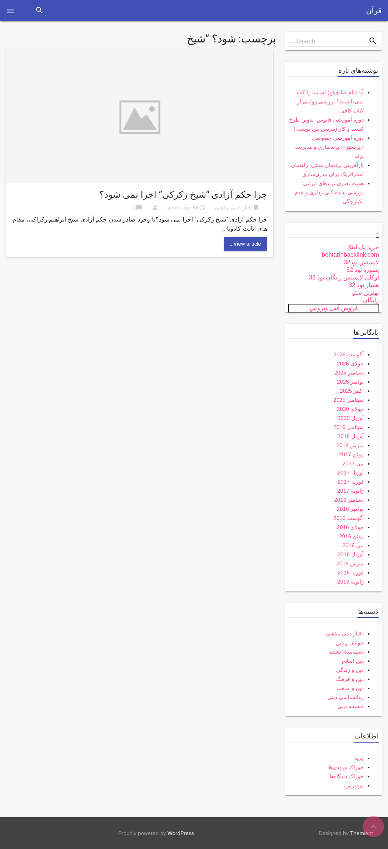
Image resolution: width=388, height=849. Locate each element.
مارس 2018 (350, 445)
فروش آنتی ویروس (334, 308)
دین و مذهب (350, 688)
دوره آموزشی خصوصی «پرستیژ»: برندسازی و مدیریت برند (329, 147)
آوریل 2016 (351, 554)
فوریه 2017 (351, 482)
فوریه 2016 (351, 573)
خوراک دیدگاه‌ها (347, 776)
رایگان (371, 300)
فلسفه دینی (351, 706)
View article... (245, 244)
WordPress (180, 833)
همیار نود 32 (364, 285)
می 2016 (353, 545)
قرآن (374, 10)
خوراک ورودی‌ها (346, 767)
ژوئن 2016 (351, 536)
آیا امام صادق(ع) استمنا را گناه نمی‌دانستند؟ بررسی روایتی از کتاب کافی (330, 101)
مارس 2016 (350, 563)
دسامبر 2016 (349, 500)
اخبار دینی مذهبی (234, 207)
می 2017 (353, 463)
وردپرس (354, 785)
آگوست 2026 (348, 354)
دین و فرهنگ (349, 679)
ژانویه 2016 (350, 582)
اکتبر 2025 (352, 391)
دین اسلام (353, 661)
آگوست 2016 (348, 518)
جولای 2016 (350, 527)
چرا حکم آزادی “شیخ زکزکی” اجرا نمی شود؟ (183, 194)
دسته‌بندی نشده (347, 652)
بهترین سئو (365, 292)
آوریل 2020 (351, 418)
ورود (359, 758)
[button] (11, 11)
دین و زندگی (350, 670)
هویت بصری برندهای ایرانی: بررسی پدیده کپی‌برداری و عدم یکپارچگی (329, 192)
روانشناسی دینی (345, 697)
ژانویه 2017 (350, 491)
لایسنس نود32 (361, 262)
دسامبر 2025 (349, 373)
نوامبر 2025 (350, 382)
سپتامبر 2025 (348, 400)
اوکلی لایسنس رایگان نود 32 (344, 277)
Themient (361, 833)
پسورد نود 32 (362, 270)
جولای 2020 (350, 409)
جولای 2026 (350, 364)
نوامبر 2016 (350, 509)
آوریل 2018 (351, 436)
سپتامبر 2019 (348, 427)
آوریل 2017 (351, 473)
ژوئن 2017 (351, 454)
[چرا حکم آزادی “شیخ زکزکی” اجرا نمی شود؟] (139, 116)
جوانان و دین (350, 643)
